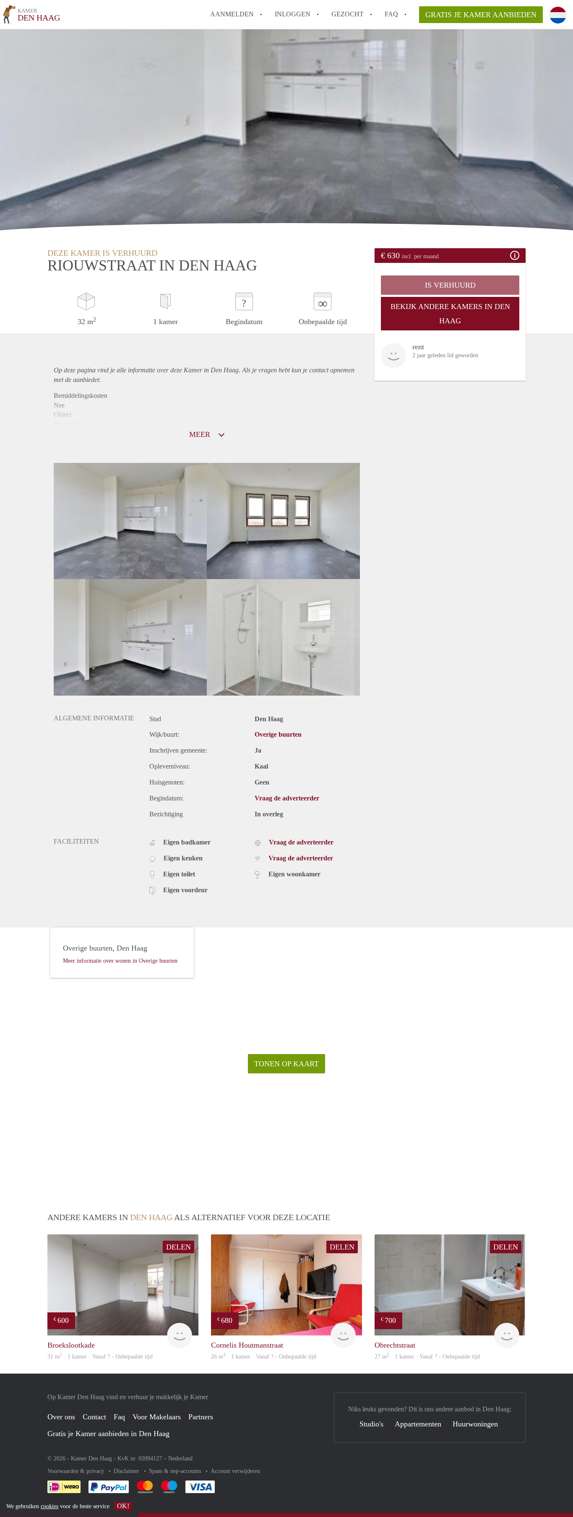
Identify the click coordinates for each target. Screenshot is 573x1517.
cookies (49, 1506)
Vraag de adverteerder (287, 798)
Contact (94, 1417)
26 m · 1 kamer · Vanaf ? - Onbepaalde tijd (263, 1356)
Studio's (371, 1424)
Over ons (61, 1417)
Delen (178, 1247)
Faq (119, 1417)
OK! (123, 1505)
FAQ (391, 14)
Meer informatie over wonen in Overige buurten (120, 961)
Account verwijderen (235, 1471)
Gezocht (347, 14)
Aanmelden (232, 14)
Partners (200, 1417)
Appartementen (418, 1424)
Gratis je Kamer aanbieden (481, 14)
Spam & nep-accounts (176, 1471)
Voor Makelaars (157, 1417)
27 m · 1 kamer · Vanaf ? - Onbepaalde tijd (427, 1356)
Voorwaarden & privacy (76, 1471)
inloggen (292, 14)
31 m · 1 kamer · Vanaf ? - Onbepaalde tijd (100, 1356)
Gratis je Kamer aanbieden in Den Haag (108, 1433)
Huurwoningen (475, 1424)
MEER (200, 434)
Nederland (180, 1458)
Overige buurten (278, 734)
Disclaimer (127, 1471)
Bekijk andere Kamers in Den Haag (450, 313)
